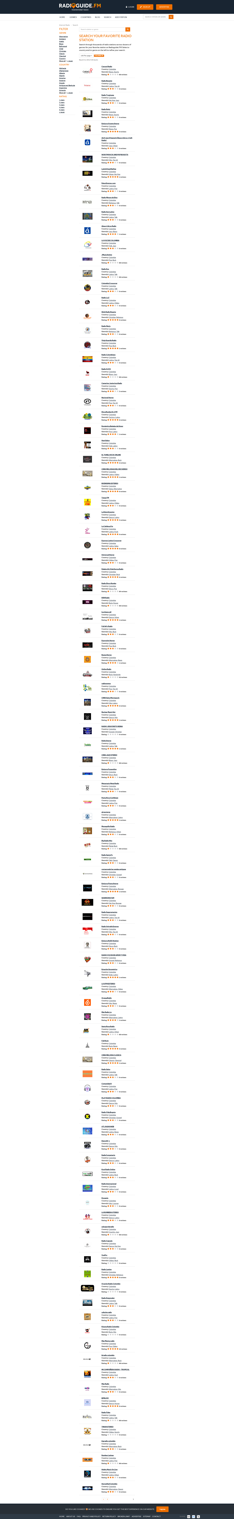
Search (107, 17)
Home (63, 17)
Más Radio (105, 1384)
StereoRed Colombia (109, 1484)
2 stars (61, 102)
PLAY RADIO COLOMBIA (111, 1098)
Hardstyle (117, 675)
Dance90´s (106, 1141)
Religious (112, 203)
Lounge (116, 1203)
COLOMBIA (98, 55)
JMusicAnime (107, 255)
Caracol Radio (107, 67)
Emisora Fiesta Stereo (110, 884)
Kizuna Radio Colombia (110, 1327)
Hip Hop (112, 100)
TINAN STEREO (107, 1427)
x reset (70, 61)
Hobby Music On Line (109, 1470)
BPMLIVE (105, 1398)
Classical (62, 56)
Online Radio (106, 669)
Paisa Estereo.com (109, 183)
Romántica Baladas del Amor (112, 426)
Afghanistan (63, 71)
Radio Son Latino (108, 212)
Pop (115, 129)
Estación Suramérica (109, 969)
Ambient (62, 39)
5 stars (61, 110)
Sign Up (146, 7)
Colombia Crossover (109, 283)
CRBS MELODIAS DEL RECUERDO (114, 469)
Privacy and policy (91, 1516)
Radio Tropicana (108, 95)
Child (61, 49)
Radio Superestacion (109, 912)
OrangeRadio (107, 998)
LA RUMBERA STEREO (110, 1212)
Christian (62, 51)
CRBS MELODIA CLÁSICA (111, 1055)
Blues (61, 44)
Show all (62, 61)
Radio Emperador (108, 1298)
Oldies (116, 303)
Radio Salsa (106, 1069)
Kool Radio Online (108, 1169)
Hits (110, 160)
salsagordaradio (108, 1227)
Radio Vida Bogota (109, 1112)
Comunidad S (107, 1084)
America (62, 78)
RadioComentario (108, 1155)
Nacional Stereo (108, 398)
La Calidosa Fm (107, 526)
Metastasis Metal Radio (110, 783)
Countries (86, 17)
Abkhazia (62, 68)
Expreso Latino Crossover (112, 541)
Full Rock (105, 1041)
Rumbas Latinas (108, 1455)
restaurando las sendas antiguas (114, 869)
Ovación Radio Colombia (111, 1284)
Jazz (117, 100)
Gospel (111, 732)
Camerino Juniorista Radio (112, 383)
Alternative (63, 37)
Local (116, 1189)
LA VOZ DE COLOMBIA (110, 240)
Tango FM (105, 498)
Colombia (112, 69)
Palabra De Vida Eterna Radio (112, 569)
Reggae (121, 889)
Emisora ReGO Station (110, 941)
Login (131, 7)
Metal (111, 789)
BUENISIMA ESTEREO (110, 483)
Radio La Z (105, 298)
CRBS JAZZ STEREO (109, 755)
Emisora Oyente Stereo (110, 124)
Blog (97, 17)
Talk (118, 203)
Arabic (61, 41)
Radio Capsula (107, 1241)
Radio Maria (106, 326)
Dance (111, 517)
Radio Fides (106, 1412)
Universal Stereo (108, 555)
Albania (62, 73)
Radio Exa (105, 269)
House (115, 603)
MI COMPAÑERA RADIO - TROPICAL (115, 1370)
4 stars (61, 107)
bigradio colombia (108, 1441)
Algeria (61, 76)
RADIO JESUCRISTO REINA (112, 726)
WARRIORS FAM (108, 898)
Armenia (62, 90)
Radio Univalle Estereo (110, 926)
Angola (61, 83)
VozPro (104, 1255)
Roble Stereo (106, 741)
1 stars (61, 100)
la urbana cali (106, 612)
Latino (111, 86)
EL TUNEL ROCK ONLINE (111, 455)
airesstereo (106, 812)
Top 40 (117, 86)
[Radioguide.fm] (80, 7)
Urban (115, 146)
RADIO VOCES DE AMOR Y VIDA (114, 955)
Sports (116, 72)
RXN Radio (106, 598)
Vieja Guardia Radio (109, 340)
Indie (111, 975)
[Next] (133, 1499)
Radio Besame (107, 81)
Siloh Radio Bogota (109, 312)
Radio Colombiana (108, 355)
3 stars (61, 105)
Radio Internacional (109, 1184)
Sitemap (146, 1516)
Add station (121, 17)
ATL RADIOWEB (108, 1127)
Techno (112, 417)
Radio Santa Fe (107, 855)
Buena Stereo (107, 655)
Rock (114, 260)
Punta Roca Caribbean (110, 798)
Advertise (164, 7)
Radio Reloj (106, 109)
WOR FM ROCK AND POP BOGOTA (115, 155)
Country (62, 59)
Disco (111, 589)
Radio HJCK (106, 369)
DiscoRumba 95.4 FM (109, 412)
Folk (110, 246)
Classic (62, 54)
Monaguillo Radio (108, 826)
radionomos (106, 683)
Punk (116, 532)
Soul (116, 1375)
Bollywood (63, 46)
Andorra (62, 81)
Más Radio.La (107, 1012)
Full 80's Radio (107, 626)
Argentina (63, 88)
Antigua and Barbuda (67, 85)
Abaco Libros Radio (109, 226)
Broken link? (124, 1516)
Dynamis (105, 1198)
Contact (156, 1516)
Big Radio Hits (107, 841)
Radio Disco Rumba (109, 583)
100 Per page (86, 56)
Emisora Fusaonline (109, 769)
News (111, 72)
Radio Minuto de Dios (109, 198)
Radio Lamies (107, 1269)
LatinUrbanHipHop (109, 169)
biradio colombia (108, 1355)
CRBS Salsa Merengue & (110, 698)
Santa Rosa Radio (108, 1026)
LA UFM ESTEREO (108, 984)
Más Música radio (108, 1341)
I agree (162, 1509)
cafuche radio (107, 1312)
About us (70, 1516)
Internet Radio (64, 25)
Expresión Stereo (108, 641)
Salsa (111, 489)
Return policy (109, 1516)
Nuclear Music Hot (108, 712)
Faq (79, 1516)
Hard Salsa (106, 441)
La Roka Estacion (108, 512)
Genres (73, 17)
